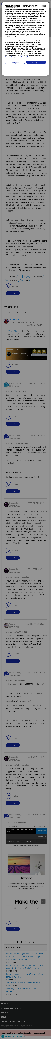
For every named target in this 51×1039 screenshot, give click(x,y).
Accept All (36, 63)
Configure (15, 63)
